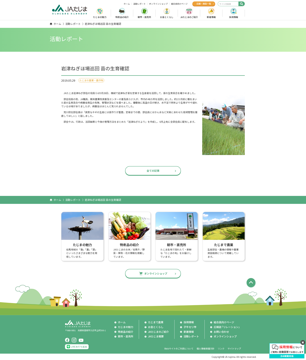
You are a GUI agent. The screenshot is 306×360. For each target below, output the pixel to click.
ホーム (127, 4)
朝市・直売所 (144, 17)
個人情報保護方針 (206, 348)
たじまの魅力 (99, 17)
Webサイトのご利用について (178, 348)
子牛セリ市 (190, 327)
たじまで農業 (155, 322)
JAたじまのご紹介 (189, 17)
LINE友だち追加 (79, 346)
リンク (221, 348)
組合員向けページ (179, 4)
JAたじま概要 (156, 336)
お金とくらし (166, 17)
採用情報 (233, 17)
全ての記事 (153, 171)
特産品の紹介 (122, 17)
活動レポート (139, 4)
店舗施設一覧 (204, 3)
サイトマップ (234, 348)
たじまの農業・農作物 (91, 80)
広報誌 (227, 327)
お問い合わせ (221, 332)
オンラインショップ (158, 4)
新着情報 (211, 17)
